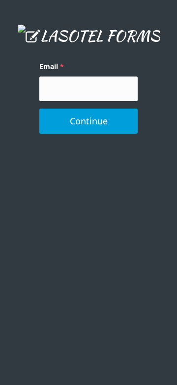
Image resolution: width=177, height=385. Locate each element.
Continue (89, 121)
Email (48, 66)
